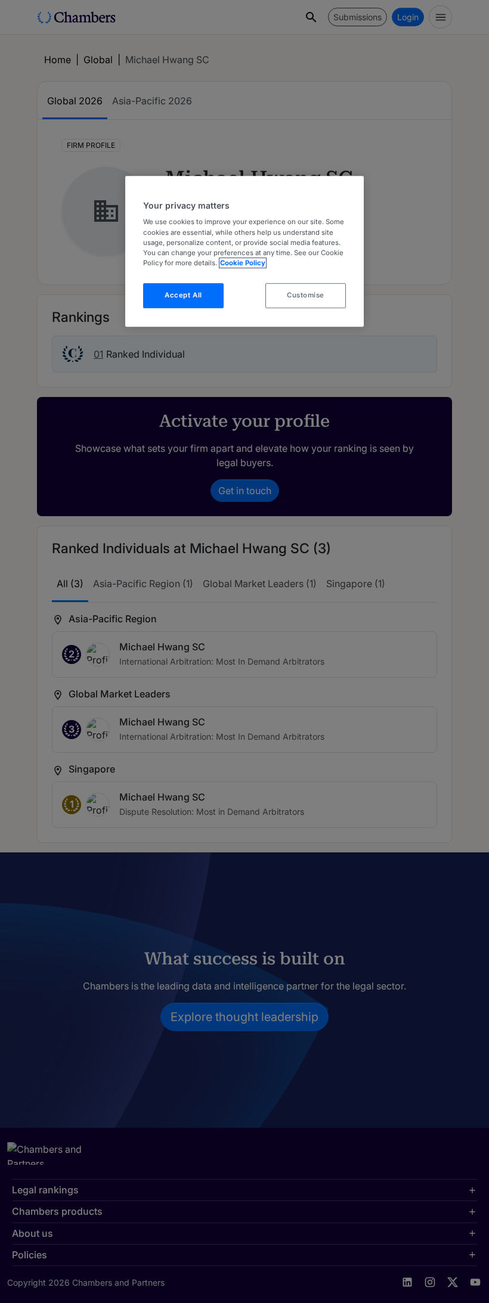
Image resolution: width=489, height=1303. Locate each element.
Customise (305, 295)
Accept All (183, 295)
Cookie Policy (242, 263)
